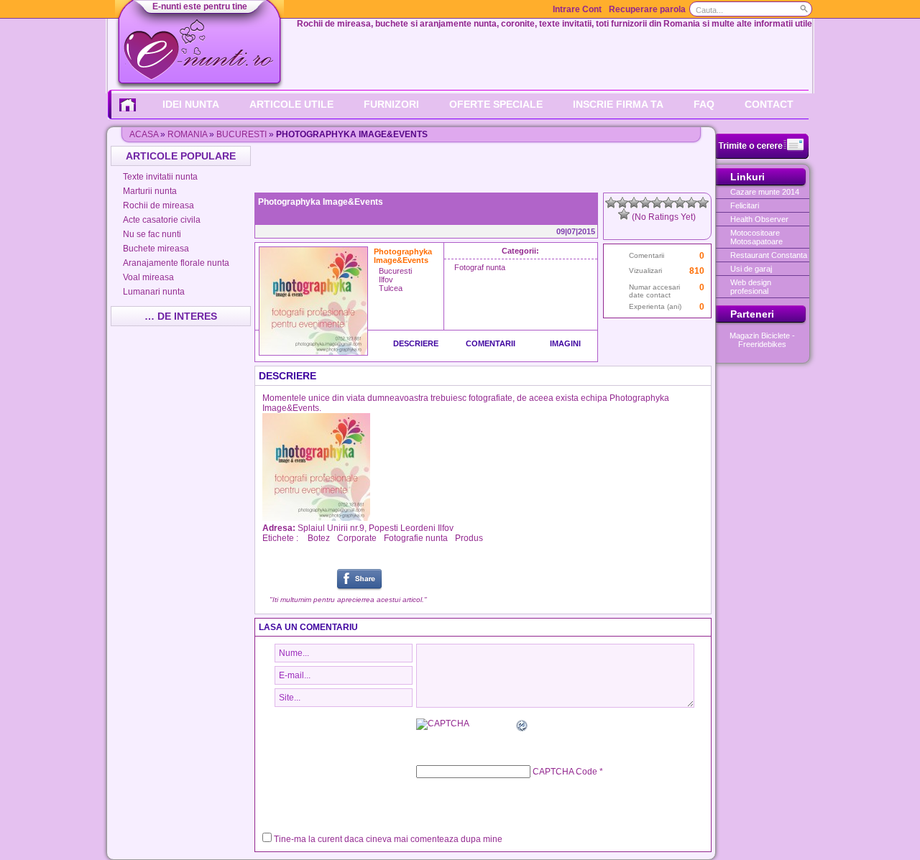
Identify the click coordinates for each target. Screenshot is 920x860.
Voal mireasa (148, 277)
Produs (469, 538)
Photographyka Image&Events (320, 202)
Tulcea (390, 288)
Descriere (415, 343)
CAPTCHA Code (565, 772)
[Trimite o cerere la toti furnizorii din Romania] (762, 156)
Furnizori (391, 104)
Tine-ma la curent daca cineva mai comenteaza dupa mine (388, 839)
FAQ (704, 104)
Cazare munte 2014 (764, 192)
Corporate (357, 538)
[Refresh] (522, 728)
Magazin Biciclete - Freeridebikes (762, 339)
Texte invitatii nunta (160, 177)
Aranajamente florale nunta (176, 263)
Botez (319, 538)
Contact (769, 104)
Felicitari (744, 205)
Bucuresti (241, 134)
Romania (187, 134)
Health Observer (759, 219)
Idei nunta (190, 104)
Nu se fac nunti (152, 234)
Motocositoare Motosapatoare (756, 237)
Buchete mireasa (156, 249)
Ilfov (386, 279)
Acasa (143, 134)
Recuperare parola (647, 9)
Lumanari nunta (154, 292)
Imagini (565, 343)
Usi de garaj (751, 268)
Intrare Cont (577, 9)
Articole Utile (291, 104)
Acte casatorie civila (162, 220)
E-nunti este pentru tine (199, 6)
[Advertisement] (484, 167)
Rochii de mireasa (158, 205)
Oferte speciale (496, 104)
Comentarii (490, 343)
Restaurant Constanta (768, 255)
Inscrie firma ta (618, 104)
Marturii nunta (150, 191)
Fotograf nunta (479, 267)
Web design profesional (750, 286)
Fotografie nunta (416, 538)
